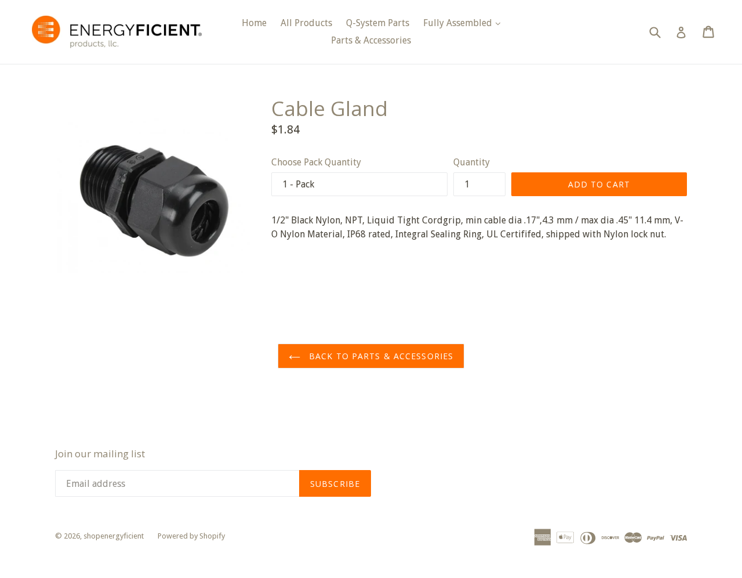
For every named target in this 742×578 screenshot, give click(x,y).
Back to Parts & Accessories (379, 356)
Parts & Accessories (371, 40)
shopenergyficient (113, 536)
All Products (306, 22)
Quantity (471, 162)
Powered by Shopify (191, 536)
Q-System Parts (377, 22)
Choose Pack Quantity (316, 162)
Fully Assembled (464, 22)
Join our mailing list (100, 454)
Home (254, 22)
